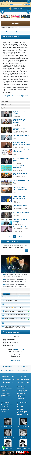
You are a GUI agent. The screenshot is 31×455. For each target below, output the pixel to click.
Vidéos (14, 11)
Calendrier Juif (20, 388)
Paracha (8, 27)
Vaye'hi (14, 115)
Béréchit (13, 27)
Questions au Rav (23, 294)
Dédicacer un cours (6, 396)
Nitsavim (15, 349)
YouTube (20, 408)
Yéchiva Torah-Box (5, 395)
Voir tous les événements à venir (15, 289)
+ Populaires (6, 294)
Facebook (20, 406)
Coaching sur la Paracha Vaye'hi (21, 226)
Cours (14, 294)
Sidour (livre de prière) (22, 390)
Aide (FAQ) (3, 411)
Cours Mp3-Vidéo (7, 104)
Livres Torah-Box (21, 393)
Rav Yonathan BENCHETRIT (19, 147)
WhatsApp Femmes (22, 411)
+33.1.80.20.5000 (24, 366)
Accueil (3, 27)
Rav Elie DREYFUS (16, 215)
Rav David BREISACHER (18, 140)
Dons (26, 11)
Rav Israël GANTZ (7, 448)
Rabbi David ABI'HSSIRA (8, 437)
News (2, 392)
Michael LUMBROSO (17, 170)
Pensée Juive (16, 222)
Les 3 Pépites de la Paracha (19, 176)
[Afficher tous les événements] (9, 1)
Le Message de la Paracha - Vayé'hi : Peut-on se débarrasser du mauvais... (21, 121)
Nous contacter (8, 366)
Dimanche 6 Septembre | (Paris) (14, 280)
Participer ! (26, 4)
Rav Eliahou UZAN (17, 163)
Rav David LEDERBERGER (18, 194)
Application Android (23, 414)
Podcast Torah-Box (21, 396)
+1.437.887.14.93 (24, 370)
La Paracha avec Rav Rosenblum (20, 131)
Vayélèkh (21, 349)
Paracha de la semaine (6, 388)
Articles (5, 108)
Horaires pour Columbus (12, 332)
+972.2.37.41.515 (7, 370)
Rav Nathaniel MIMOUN (18, 177)
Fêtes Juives (4, 390)
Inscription (19, 395)
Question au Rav (20, 11)
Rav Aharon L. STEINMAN (8, 426)
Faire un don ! (4, 406)
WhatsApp (20, 409)
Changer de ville (16, 360)
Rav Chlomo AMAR (23, 437)
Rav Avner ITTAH (16, 116)
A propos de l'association (7, 404)
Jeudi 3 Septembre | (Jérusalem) (15, 275)
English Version (20, 398)
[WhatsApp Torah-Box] (28, 1)
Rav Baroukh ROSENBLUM (18, 132)
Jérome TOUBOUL (17, 156)
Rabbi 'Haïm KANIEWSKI (23, 426)
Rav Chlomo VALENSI (17, 231)
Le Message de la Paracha (18, 124)
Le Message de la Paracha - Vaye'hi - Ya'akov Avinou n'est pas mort (21, 189)
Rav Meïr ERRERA (16, 125)
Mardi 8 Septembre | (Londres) (15, 285)
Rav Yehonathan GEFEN (18, 185)
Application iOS (21, 412)
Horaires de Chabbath (22, 392)
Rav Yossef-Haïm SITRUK (23, 448)
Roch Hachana (9, 11)
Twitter (19, 404)
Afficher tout (5, 101)
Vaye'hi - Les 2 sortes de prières (21, 212)
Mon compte (5, 1)
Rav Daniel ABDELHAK (17, 224)
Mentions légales (5, 408)
